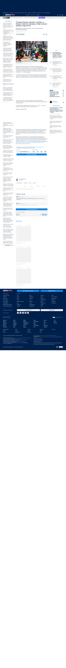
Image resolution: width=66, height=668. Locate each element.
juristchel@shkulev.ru (25, 306)
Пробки (33, 15)
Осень (42, 260)
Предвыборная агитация (7, 268)
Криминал (31, 260)
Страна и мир (54, 262)
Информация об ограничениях (38, 302)
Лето (30, 263)
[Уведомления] (60, 15)
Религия (42, 268)
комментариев (21, 34)
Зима (30, 259)
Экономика (53, 265)
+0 (43, 201)
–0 (46, 201)
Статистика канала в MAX (7, 269)
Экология (53, 263)
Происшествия (43, 263)
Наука (31, 266)
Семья (42, 269)
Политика (42, 262)
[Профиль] (62, 15)
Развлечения (43, 266)
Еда (17, 266)
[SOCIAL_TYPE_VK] (33, 152)
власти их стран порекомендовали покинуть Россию (33, 140)
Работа (42, 265)
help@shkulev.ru (9, 307)
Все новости (8, 21)
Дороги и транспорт (20, 265)
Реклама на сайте (6, 259)
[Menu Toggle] (3, 15)
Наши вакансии (5, 265)
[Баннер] (6, 18)
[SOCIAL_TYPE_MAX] (45, 152)
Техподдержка (5, 266)
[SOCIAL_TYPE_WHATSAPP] (41, 152)
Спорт (53, 259)
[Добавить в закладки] (44, 34)
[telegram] (18, 277)
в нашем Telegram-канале (39, 147)
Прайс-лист (5, 260)
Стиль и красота (54, 260)
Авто (18, 259)
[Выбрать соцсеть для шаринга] (46, 34)
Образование (32, 269)
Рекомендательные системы (37, 305)
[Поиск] (58, 15)
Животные (19, 268)
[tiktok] (28, 277)
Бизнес (18, 260)
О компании (5, 262)
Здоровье (18, 269)
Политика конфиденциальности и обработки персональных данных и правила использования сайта (48, 306)
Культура (31, 262)
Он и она (42, 259)
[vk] (20, 277)
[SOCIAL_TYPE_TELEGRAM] (37, 152)
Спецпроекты (54, 266)
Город (18, 263)
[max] (25, 277)
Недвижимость (32, 268)
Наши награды (5, 263)
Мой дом (31, 265)
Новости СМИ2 (19, 221)
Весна (18, 262)
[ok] (23, 277)
